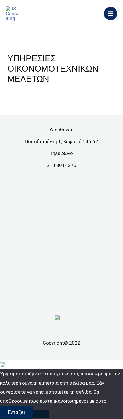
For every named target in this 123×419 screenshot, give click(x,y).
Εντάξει (16, 412)
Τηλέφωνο (61, 153)
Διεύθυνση (62, 129)
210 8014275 (61, 165)
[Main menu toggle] (111, 14)
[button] (61, 364)
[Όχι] (41, 414)
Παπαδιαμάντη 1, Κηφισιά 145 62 (61, 141)
